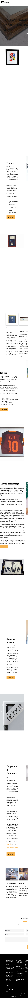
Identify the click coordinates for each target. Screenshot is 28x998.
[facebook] (7, 989)
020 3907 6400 (10, 967)
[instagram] (7, 991)
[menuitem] (14, 3)
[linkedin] (12, 989)
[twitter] (9, 989)
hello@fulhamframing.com (10, 969)
